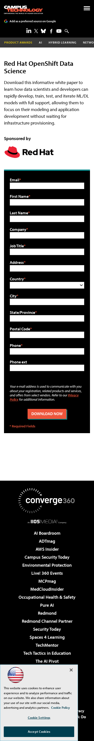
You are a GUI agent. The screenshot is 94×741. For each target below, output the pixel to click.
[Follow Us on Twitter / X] (36, 31)
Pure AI (47, 605)
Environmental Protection (47, 565)
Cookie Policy (60, 707)
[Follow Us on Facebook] (51, 31)
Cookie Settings (39, 717)
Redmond (47, 613)
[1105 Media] (47, 521)
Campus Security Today (47, 557)
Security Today (47, 629)
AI (40, 42)
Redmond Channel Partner (47, 621)
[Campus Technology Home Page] (23, 10)
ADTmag (47, 541)
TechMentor (47, 645)
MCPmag (47, 581)
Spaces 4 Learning (47, 637)
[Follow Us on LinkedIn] (28, 30)
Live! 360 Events (47, 573)
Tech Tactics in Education (47, 653)
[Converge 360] (47, 500)
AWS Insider (47, 549)
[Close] (71, 669)
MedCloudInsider (47, 589)
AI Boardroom (47, 533)
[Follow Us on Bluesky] (43, 31)
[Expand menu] (86, 9)
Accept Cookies (39, 731)
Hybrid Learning (62, 42)
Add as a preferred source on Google (33, 21)
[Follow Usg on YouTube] (58, 31)
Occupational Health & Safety (47, 597)
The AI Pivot (47, 661)
